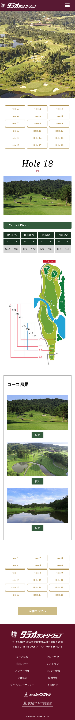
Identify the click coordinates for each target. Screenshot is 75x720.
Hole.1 (15, 108)
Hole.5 (37, 116)
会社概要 (22, 677)
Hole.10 (15, 130)
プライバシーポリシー (22, 684)
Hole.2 (37, 108)
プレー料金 (53, 656)
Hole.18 (59, 145)
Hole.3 (59, 108)
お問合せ (53, 684)
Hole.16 (15, 145)
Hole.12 (59, 130)
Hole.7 (15, 123)
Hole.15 (59, 138)
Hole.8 (37, 123)
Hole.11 (37, 130)
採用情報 (53, 677)
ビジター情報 (53, 670)
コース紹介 (22, 656)
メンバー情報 (22, 670)
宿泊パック (22, 663)
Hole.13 (15, 138)
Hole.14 (37, 138)
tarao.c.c (19, 5)
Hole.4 (15, 116)
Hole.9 (59, 123)
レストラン (53, 663)
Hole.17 (37, 145)
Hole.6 (59, 116)
